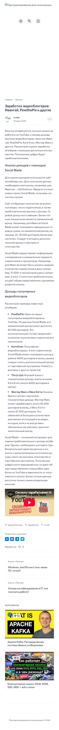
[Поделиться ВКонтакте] (7, 539)
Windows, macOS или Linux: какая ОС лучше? (27, 569)
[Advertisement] (29, 58)
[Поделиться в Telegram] (17, 539)
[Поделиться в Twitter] (22, 539)
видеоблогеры (15, 525)
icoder (16, 117)
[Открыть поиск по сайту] (29, 21)
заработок (33, 525)
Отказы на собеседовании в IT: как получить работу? (28, 590)
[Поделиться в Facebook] (12, 539)
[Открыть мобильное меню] (38, 21)
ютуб (46, 525)
